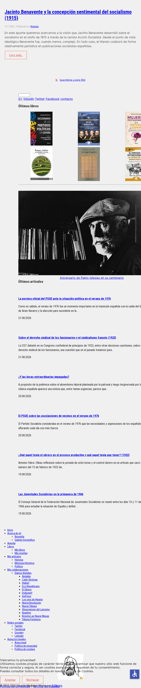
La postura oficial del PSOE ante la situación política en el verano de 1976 (64, 298)
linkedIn (29, 99)
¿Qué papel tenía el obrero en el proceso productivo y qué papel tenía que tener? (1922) (73, 455)
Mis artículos (14, 556)
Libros (10, 546)
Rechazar (32, 680)
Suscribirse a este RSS (72, 79)
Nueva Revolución (31, 602)
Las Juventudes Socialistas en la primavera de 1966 (50, 494)
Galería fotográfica (25, 540)
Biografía (19, 536)
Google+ (19, 632)
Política (19, 566)
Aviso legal (20, 642)
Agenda (11, 543)
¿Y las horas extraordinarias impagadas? (43, 377)
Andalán (26, 576)
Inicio (10, 530)
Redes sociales (15, 622)
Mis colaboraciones (17, 569)
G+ (20, 99)
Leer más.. (16, 55)
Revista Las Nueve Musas (35, 616)
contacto (66, 99)
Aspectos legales (16, 639)
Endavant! (27, 593)
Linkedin (19, 636)
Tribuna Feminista (31, 619)
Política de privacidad (26, 646)
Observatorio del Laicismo (36, 609)
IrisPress (26, 596)
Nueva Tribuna (29, 606)
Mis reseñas (21, 553)
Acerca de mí (14, 533)
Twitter (40, 99)
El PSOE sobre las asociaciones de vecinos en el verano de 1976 (58, 416)
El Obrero (27, 589)
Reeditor (26, 612)
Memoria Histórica (24, 563)
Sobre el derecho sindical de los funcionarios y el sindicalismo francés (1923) (67, 337)
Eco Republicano (31, 586)
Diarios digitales (23, 573)
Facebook (52, 99)
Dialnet (25, 583)
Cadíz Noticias (30, 579)
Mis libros (20, 550)
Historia (34, 26)
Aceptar (10, 680)
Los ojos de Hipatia (32, 599)
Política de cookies (25, 649)
